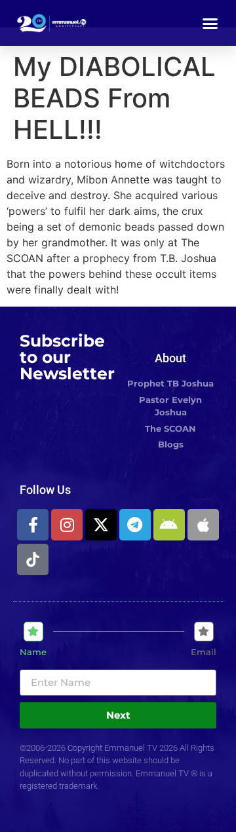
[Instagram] (67, 524)
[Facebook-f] (33, 524)
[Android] (169, 524)
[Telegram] (135, 524)
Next (118, 715)
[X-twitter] (101, 524)
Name (33, 652)
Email (203, 652)
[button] (210, 22)
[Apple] (203, 524)
